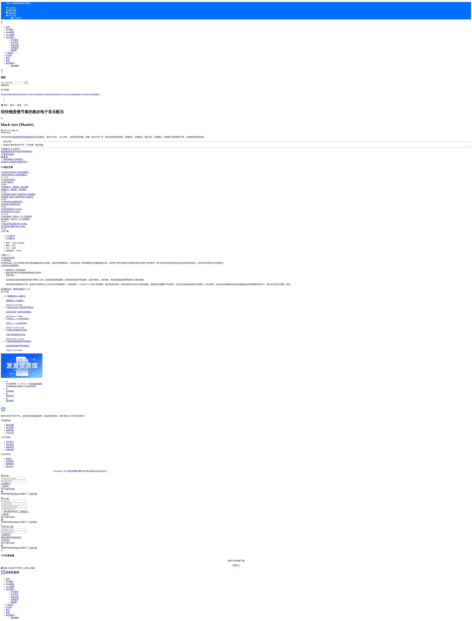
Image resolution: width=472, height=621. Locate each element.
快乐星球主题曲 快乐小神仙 (13, 226)
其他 (19, 105)
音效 (8, 60)
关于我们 (10, 442)
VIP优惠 (11, 8)
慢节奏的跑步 (26, 137)
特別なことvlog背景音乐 (16, 323)
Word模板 (10, 32)
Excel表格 (10, 35)
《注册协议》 (24, 512)
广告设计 (10, 53)
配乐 (8, 58)
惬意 (19, 137)
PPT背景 (14, 42)
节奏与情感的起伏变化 (16, 335)
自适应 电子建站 (6, 94)
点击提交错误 (9, 258)
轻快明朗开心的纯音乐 (13, 159)
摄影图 (14, 50)
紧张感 (47, 94)
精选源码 (10, 63)
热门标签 (10, 428)
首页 (8, 27)
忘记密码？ (6, 483)
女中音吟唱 (85, 94)
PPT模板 (9, 30)
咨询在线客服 (36, 384)
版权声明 (10, 447)
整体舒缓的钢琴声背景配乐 (18, 346)
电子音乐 (36, 137)
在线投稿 (10, 430)
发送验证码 (6, 535)
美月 (27, 94)
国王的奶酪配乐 (94, 94)
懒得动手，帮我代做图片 (14, 289)
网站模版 (15, 66)
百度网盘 (10, 461)
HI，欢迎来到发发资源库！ (20, 3)
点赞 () (16, 149)
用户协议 (10, 444)
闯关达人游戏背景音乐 (37, 94)
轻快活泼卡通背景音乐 (11, 204)
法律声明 (10, 450)
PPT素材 (14, 40)
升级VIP (236, 565)
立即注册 (33, 494)
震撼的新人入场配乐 (15, 301)
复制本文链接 (9, 154)
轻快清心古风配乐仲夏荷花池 (14, 162)
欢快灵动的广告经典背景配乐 (18, 312)
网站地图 (12, 10)
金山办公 (10, 466)
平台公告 (12, 15)
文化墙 (9, 55)
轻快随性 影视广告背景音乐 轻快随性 (17, 197)
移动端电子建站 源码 (19, 94)
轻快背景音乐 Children (10, 212)
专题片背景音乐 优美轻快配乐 (14, 175)
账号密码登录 (15, 537)
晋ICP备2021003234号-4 (97, 471)
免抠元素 (15, 45)
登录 (41, 145)
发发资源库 (31, 386)
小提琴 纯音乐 (7, 182)
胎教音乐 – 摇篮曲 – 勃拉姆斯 (14, 190)
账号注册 (5, 537)
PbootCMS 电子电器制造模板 (71, 94)
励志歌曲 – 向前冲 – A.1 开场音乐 (15, 219)
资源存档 (12, 13)
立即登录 (5, 486)
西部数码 (10, 464)
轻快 (15, 137)
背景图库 (15, 48)
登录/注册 (5, 540)
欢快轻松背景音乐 (56, 94)
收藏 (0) (6, 149)
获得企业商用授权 (11, 265)
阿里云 (9, 459)
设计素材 (10, 37)
